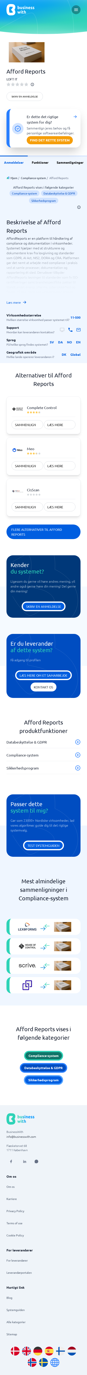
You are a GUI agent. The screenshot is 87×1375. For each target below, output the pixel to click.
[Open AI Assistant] (36, 1161)
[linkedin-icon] (24, 1161)
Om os (10, 1186)
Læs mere (13, 302)
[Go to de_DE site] (37, 1351)
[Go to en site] (54, 1362)
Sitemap (11, 1334)
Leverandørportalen (19, 1272)
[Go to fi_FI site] (60, 1351)
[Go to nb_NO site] (32, 1362)
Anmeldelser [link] (14, 162)
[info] (32, 84)
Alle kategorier (15, 1322)
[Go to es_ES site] (49, 1351)
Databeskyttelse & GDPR (59, 193)
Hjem (14, 178)
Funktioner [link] (40, 162)
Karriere (11, 1199)
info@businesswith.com (21, 1137)
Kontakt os (43, 687)
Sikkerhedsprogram (43, 200)
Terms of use (14, 1223)
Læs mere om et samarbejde (43, 675)
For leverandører (17, 1260)
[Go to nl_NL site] (71, 1351)
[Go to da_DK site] (15, 1351)
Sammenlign (25, 425)
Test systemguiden (43, 845)
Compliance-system (33, 178)
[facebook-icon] (10, 1161)
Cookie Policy (15, 1235)
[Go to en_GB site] (26, 1351)
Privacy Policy (15, 1211)
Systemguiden (15, 1310)
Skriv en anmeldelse (25, 96)
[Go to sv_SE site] (43, 1362)
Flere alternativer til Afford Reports (36, 531)
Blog (9, 1297)
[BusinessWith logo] (20, 9)
